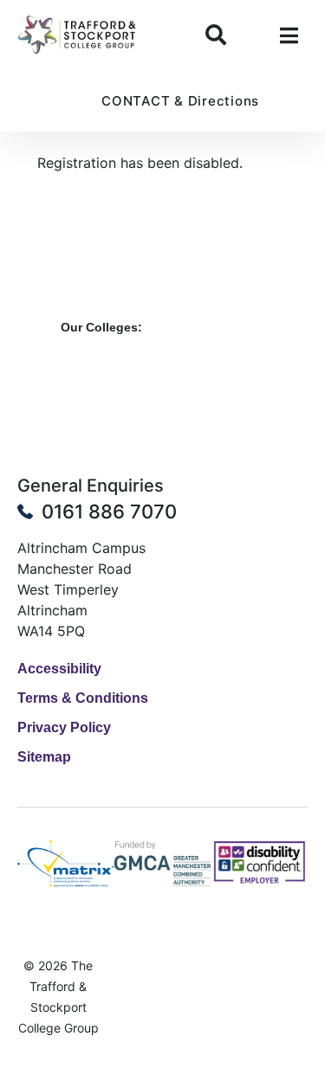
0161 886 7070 (109, 511)
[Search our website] (215, 34)
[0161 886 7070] (25, 511)
